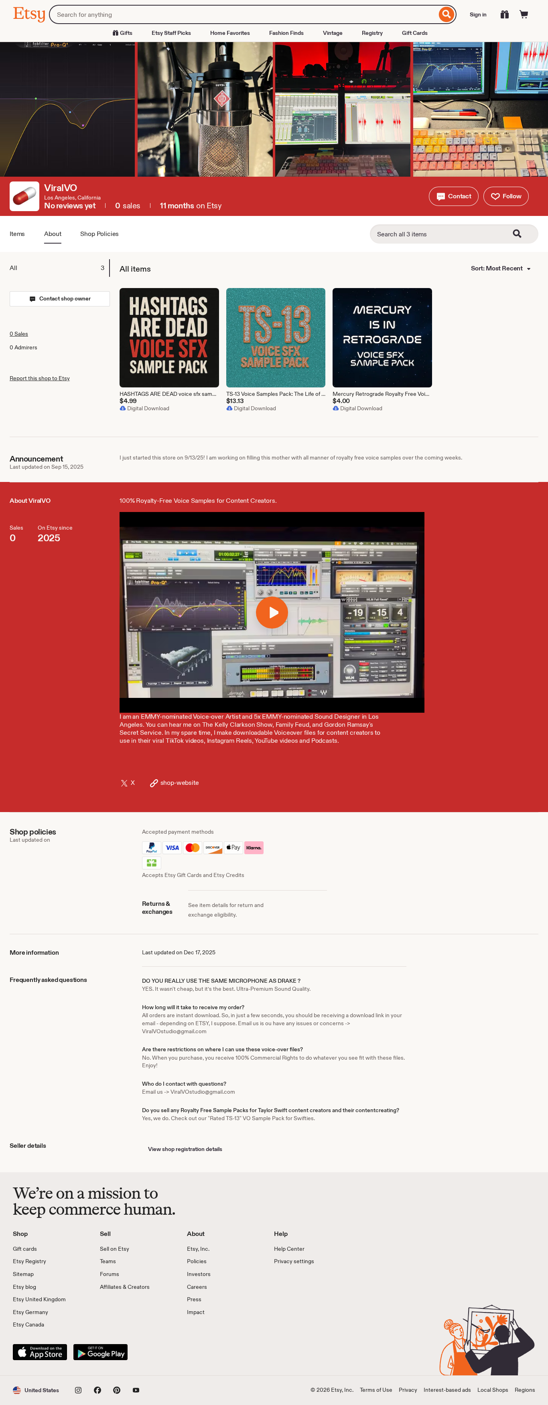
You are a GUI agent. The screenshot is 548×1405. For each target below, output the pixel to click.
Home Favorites (230, 33)
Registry (372, 33)
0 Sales (19, 334)
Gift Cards (415, 33)
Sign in (478, 14)
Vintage (333, 33)
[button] (454, 196)
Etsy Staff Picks (171, 33)
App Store (40, 1352)
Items (17, 234)
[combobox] (243, 14)
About (52, 234)
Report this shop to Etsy (40, 378)
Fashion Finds (286, 33)
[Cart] (524, 14)
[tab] (59, 268)
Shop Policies (99, 234)
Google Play (100, 1352)
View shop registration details (185, 1149)
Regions (525, 1390)
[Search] (447, 14)
